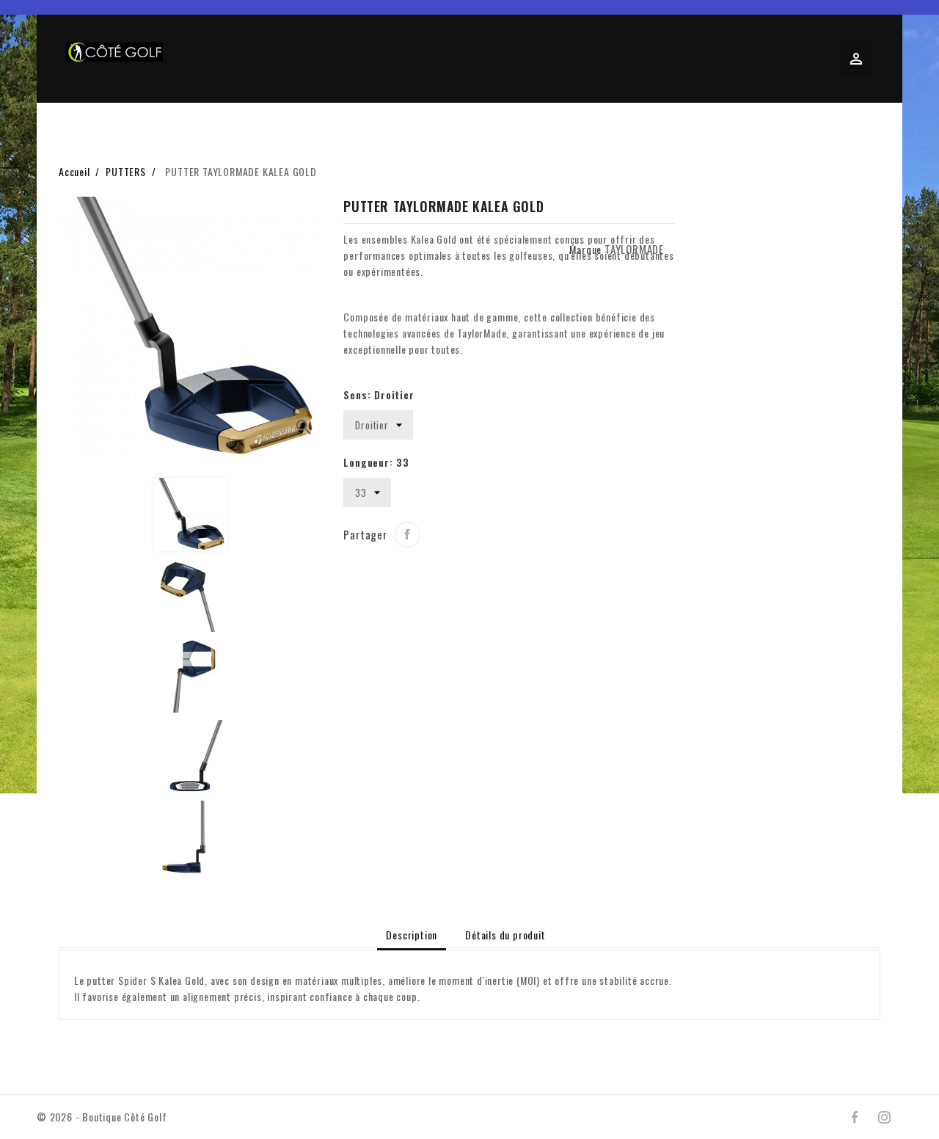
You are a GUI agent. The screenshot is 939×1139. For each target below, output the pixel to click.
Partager (407, 535)
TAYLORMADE (634, 249)
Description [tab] (411, 934)
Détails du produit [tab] (505, 934)
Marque (585, 249)
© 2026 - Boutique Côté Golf (102, 1116)
